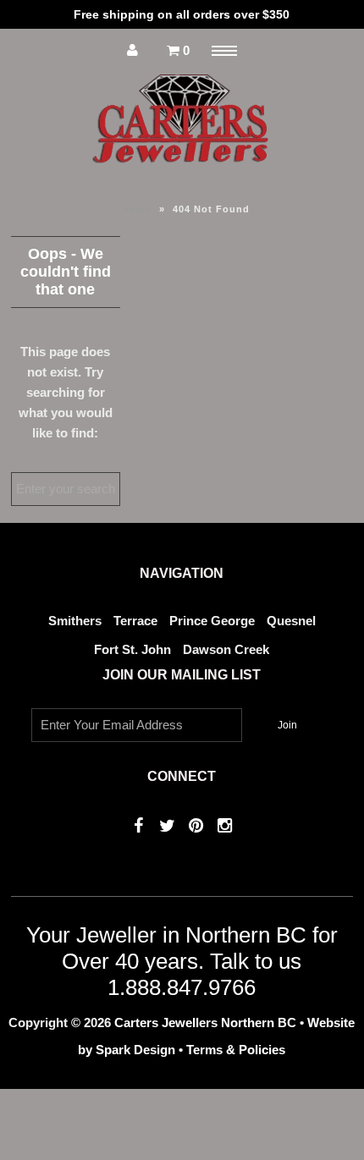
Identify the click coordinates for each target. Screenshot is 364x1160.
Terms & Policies (235, 1049)
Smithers (75, 620)
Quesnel (291, 620)
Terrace (135, 620)
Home (137, 209)
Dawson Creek (226, 649)
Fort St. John (132, 649)
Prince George (212, 620)
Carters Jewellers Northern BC (205, 1022)
